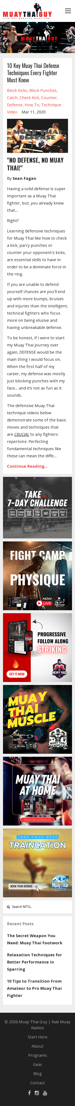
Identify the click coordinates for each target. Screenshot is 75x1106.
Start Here (37, 1037)
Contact (37, 1082)
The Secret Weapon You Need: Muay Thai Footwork (34, 939)
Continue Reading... (27, 466)
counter (49, 97)
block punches (43, 90)
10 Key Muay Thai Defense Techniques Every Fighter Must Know (33, 72)
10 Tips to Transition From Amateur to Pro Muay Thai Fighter (34, 988)
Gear (37, 1064)
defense (15, 104)
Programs (37, 1055)
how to (32, 104)
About (37, 1046)
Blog (37, 1073)
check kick (29, 97)
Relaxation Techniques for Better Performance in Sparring (34, 962)
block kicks (17, 90)
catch (12, 97)
